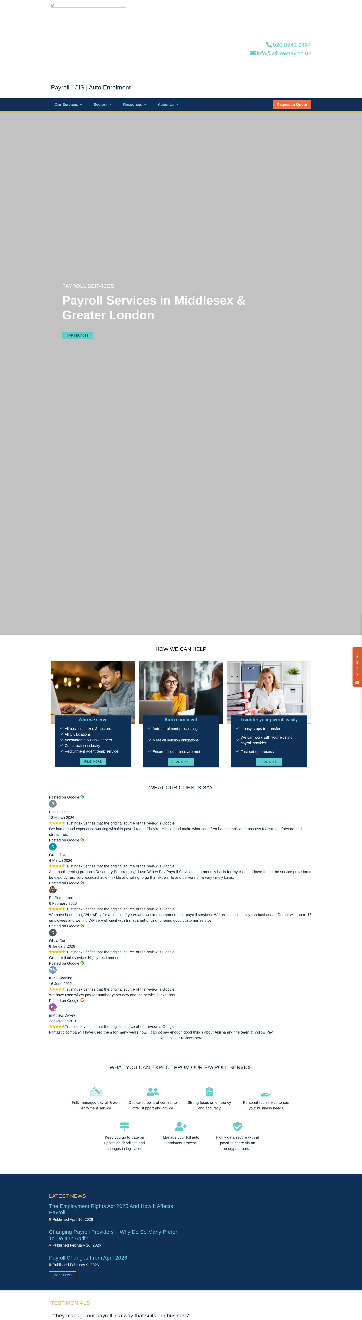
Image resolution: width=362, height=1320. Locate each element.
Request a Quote (292, 104)
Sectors (100, 104)
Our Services (66, 104)
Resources (132, 104)
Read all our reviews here (181, 1038)
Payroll (60, 87)
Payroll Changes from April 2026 (88, 1258)
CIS (79, 87)
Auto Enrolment (110, 87)
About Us (166, 104)
